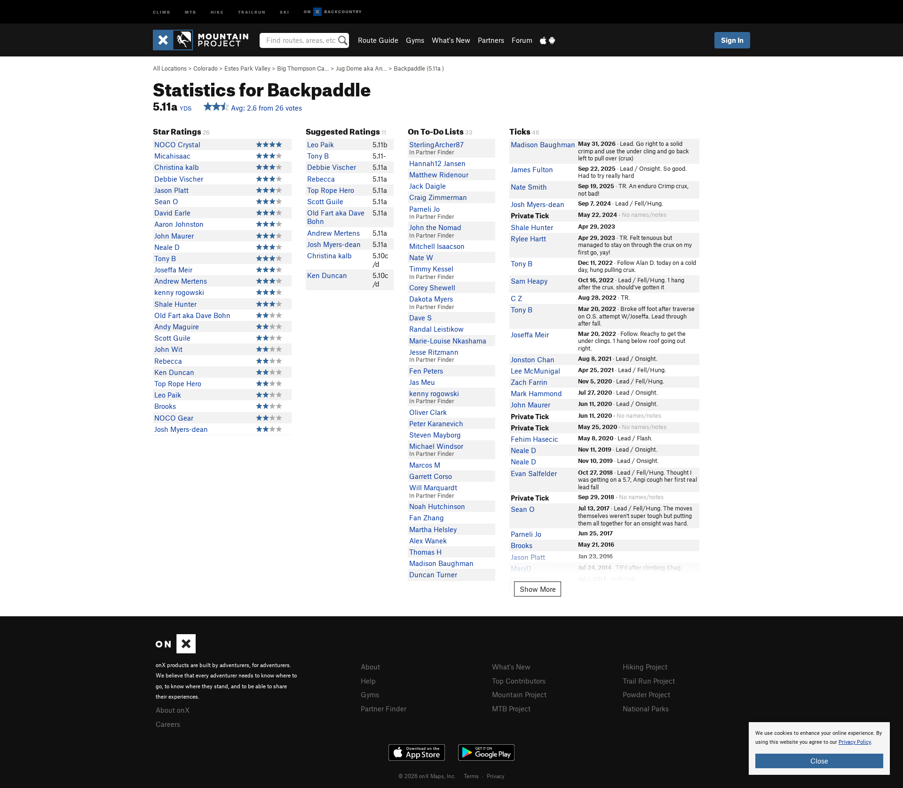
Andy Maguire (176, 326)
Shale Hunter (175, 304)
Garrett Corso (430, 476)
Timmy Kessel (431, 268)
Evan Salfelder (534, 473)
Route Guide (378, 40)
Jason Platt (171, 190)
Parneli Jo (424, 209)
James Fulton (532, 169)
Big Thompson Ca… (303, 68)
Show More (538, 589)
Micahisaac (172, 155)
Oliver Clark (428, 412)
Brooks (165, 406)
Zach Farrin (529, 382)
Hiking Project (645, 666)
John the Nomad (435, 227)
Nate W (421, 257)
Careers (168, 724)
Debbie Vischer (178, 179)
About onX (173, 710)
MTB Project (511, 708)
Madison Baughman (441, 563)
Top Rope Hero (177, 383)
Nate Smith (529, 187)
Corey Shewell (432, 287)
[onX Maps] (176, 650)
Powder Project (646, 694)
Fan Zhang (426, 517)
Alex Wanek (428, 540)
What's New (451, 40)
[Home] (205, 40)
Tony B (165, 258)
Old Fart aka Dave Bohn (192, 315)
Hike (217, 11)
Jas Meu (422, 382)
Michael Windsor (436, 446)
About (370, 666)
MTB (191, 11)
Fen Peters (426, 370)
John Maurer (174, 235)
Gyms (415, 40)
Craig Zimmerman (438, 197)
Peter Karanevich (436, 423)
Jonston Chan (532, 359)
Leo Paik (167, 394)
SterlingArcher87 (436, 144)
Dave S (420, 317)
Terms (471, 775)
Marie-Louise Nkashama (447, 340)
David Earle (172, 212)
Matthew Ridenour (438, 174)
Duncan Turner (433, 574)
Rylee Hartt (528, 238)
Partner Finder (383, 708)
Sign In (732, 40)
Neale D (167, 247)
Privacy (496, 775)
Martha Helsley (433, 529)
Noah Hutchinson (437, 506)
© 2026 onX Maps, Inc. (427, 775)
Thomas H (425, 552)
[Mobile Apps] (547, 40)
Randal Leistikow (436, 329)
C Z (516, 298)
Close (819, 760)
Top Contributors (519, 681)
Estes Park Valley (247, 68)
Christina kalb (176, 167)
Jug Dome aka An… (361, 68)
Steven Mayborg (435, 434)
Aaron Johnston (179, 224)
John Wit (168, 349)
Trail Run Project (649, 681)
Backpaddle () (419, 68)
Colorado (205, 68)
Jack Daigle (427, 186)
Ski (285, 11)
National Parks (646, 708)
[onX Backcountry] (333, 12)
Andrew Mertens (180, 281)
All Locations (170, 68)
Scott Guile (172, 338)
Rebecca (168, 361)
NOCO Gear (173, 418)
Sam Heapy (529, 281)
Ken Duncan (174, 372)
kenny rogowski (179, 292)
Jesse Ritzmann (434, 352)
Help (368, 681)
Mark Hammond (536, 393)
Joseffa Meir (173, 269)
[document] (819, 748)
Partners (491, 40)
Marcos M (424, 465)
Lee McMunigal (535, 370)
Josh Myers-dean (181, 429)
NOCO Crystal (177, 144)
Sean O (166, 201)
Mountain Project (519, 694)
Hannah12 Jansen (437, 163)
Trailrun (252, 11)
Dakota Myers (431, 299)
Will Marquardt (433, 487)
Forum (522, 40)
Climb (162, 11)
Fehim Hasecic (534, 439)
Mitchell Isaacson (437, 246)
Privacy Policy (855, 742)
